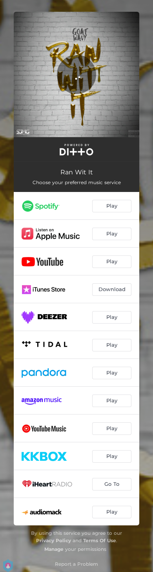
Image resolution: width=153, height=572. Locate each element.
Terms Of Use (99, 540)
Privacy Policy (53, 540)
